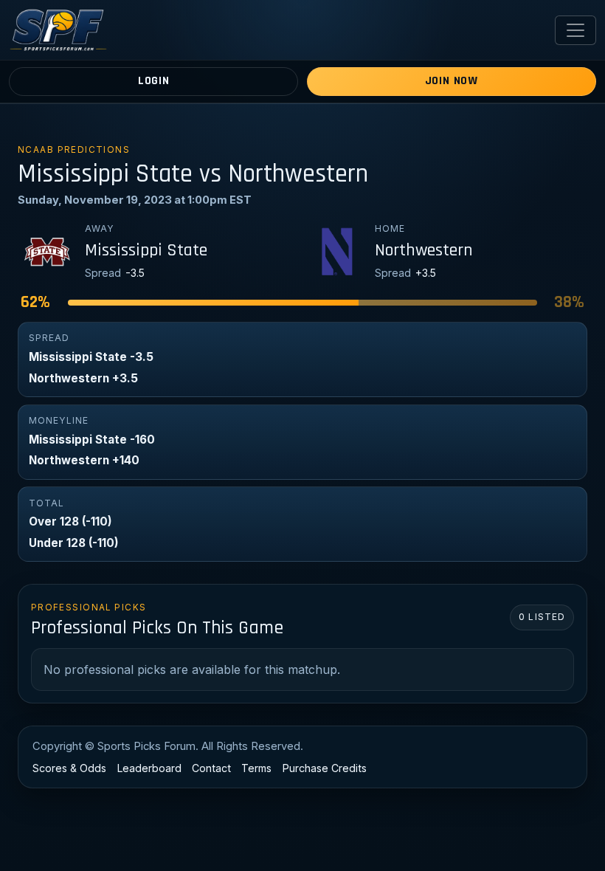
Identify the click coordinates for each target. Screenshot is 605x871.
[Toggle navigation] (575, 30)
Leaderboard (149, 768)
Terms (256, 768)
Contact (211, 768)
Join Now (451, 81)
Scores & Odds (69, 768)
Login (154, 81)
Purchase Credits (325, 768)
